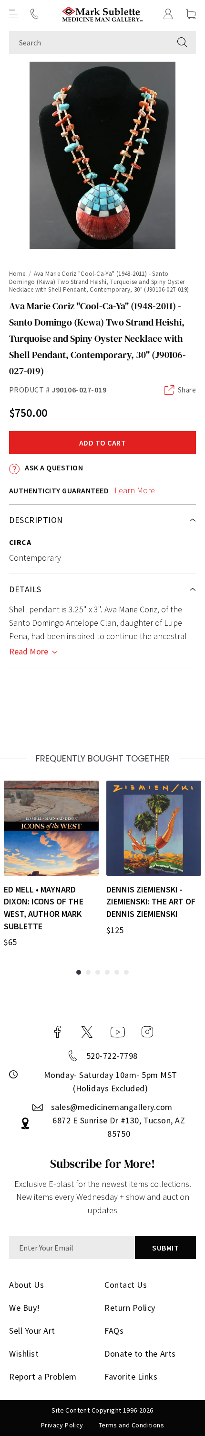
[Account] (168, 14)
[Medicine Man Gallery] (103, 14)
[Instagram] (147, 1032)
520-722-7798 (112, 1055)
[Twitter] (87, 1032)
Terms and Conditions (131, 1425)
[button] (13, 14)
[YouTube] (118, 1032)
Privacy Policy (62, 1425)
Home (17, 274)
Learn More (134, 490)
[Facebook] (57, 1032)
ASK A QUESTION (53, 467)
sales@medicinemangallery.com (112, 1106)
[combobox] (89, 42)
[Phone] (34, 14)
